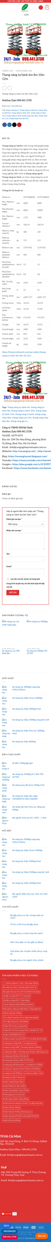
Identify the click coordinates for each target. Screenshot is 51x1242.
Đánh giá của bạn (14, 519)
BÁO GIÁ (42, 1236)
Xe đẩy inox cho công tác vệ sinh (15, 1103)
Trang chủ (7, 71)
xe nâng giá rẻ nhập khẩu (12, 1043)
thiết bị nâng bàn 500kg (12, 1013)
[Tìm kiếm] (41, 7)
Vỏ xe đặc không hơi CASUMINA (15, 1022)
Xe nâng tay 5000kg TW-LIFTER (37, 652)
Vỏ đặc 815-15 (36, 1030)
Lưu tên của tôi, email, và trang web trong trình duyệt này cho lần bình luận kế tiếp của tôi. (25, 583)
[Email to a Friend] (14, 125)
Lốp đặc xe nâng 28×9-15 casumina (16, 996)
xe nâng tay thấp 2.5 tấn (33, 1073)
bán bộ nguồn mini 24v (28, 987)
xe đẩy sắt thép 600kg (11, 1120)
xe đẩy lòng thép (36, 1103)
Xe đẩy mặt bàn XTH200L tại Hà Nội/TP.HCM (20, 1116)
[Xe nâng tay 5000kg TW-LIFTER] (38, 633)
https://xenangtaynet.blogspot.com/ (27, 456)
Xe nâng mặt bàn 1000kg (31, 1047)
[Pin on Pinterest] (19, 125)
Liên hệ (23, 1234)
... (3, 983)
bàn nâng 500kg (31, 983)
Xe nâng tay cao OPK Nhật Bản (11, 652)
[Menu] (3, 7)
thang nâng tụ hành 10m (21, 113)
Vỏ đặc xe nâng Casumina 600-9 (15, 1039)
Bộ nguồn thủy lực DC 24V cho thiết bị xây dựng (21, 992)
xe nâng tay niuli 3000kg (12, 1073)
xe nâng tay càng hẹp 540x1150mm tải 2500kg (21, 1069)
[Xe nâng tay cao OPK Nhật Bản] (13, 633)
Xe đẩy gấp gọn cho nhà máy (13, 1095)
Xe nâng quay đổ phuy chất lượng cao (33, 1052)
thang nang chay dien (30, 116)
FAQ (30, 1234)
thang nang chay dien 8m (19, 118)
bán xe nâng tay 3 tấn (15, 983)
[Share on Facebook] (4, 125)
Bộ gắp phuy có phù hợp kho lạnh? (26, 933)
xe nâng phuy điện (10, 1052)
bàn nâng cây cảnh (10, 987)
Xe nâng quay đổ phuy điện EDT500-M (18, 1060)
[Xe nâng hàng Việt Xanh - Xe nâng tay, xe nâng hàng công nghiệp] (24, 7)
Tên (8, 554)
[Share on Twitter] (9, 125)
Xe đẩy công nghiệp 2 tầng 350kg (15, 1090)
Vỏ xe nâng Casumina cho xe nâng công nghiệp (20, 1017)
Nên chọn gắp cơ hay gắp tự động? (26, 942)
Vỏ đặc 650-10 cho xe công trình (15, 1030)
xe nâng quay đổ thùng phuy (13, 1065)
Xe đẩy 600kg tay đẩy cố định (14, 1086)
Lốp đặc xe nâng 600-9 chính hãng (16, 1000)
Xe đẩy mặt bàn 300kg (11, 1107)
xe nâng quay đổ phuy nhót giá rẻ (15, 1056)
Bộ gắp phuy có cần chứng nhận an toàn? (27, 916)
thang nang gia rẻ (12, 110)
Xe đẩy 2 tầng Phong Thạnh (13, 1082)
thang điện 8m (35, 1009)
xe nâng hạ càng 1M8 (11, 1047)
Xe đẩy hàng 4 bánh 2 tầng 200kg (15, 1099)
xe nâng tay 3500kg (34, 1065)
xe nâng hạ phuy (30, 1043)
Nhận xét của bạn (14, 531)
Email (9, 567)
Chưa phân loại (24, 71)
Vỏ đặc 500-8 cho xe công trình (15, 1026)
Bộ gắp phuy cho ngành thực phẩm (26, 960)
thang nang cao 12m (22, 418)
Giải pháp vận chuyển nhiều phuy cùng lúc (28, 952)
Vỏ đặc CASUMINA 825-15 (13, 1035)
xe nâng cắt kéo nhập (38, 1039)
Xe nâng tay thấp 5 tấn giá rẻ (13, 1077)
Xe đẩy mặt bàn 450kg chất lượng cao (17, 1112)
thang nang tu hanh (14, 116)
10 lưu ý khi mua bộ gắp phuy (24, 924)
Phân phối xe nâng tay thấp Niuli (15, 1009)
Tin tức (41, 1232)
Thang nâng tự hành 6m (29, 110)
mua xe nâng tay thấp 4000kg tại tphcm (18, 1004)
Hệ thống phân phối (26, 1232)
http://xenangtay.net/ (24, 451)
